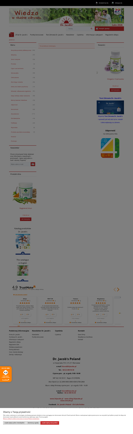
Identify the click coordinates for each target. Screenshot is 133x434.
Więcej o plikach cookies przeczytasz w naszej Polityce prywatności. (21, 419)
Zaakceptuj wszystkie (50, 423)
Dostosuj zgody (33, 423)
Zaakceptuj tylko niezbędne (14, 423)
